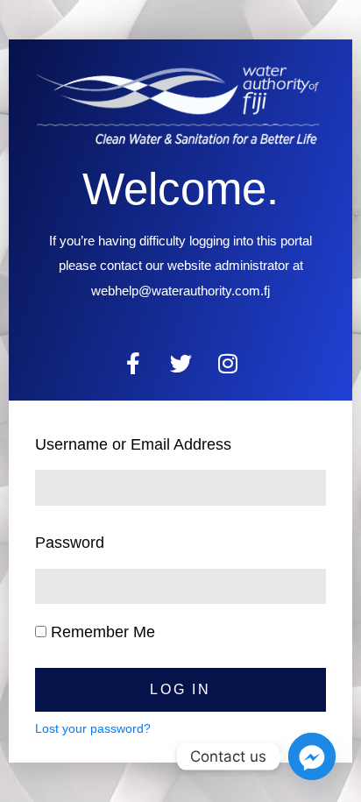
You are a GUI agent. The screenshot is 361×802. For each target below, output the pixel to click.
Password (69, 542)
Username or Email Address (133, 444)
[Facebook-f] (134, 363)
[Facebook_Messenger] (312, 756)
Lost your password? (93, 728)
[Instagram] (228, 363)
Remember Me (100, 632)
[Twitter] (181, 363)
